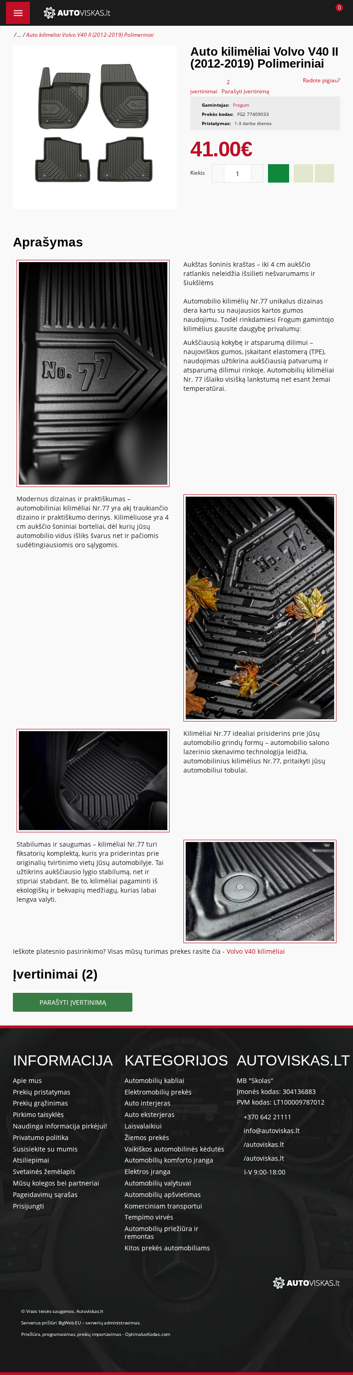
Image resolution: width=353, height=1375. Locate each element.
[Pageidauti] (303, 173)
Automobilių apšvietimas (163, 1194)
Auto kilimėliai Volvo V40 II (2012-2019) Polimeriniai (90, 35)
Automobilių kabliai (154, 1080)
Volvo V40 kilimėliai (256, 951)
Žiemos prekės (147, 1137)
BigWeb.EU (69, 1322)
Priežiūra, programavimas (48, 1334)
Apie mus (27, 1080)
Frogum (241, 105)
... (19, 35)
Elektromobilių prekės (158, 1092)
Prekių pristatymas (41, 1092)
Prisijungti (28, 1206)
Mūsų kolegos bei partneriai (56, 1183)
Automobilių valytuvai (158, 1183)
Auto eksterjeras (150, 1114)
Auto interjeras (148, 1103)
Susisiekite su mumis (45, 1149)
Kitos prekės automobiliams (167, 1247)
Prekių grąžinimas (40, 1103)
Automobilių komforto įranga (169, 1160)
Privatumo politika (40, 1137)
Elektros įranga (148, 1171)
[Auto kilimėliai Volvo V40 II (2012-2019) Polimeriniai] (94, 127)
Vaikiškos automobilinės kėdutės (174, 1149)
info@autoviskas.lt (272, 1130)
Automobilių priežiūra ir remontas (162, 1232)
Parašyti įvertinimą (245, 91)
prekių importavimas (99, 1334)
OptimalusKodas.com (147, 1334)
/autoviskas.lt (264, 1144)
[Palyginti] (324, 173)
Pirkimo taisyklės (38, 1114)
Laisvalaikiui (143, 1126)
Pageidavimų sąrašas (45, 1194)
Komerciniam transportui (163, 1206)
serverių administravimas (112, 1322)
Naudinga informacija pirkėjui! (60, 1126)
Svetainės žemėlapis (44, 1171)
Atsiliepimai (31, 1160)
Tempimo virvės (149, 1217)
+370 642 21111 (267, 1116)
